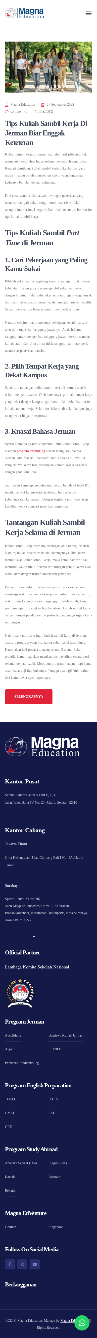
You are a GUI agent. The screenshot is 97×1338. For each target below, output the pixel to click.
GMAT (10, 1113)
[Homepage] (24, 13)
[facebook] (10, 1264)
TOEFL (10, 1099)
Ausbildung (13, 1035)
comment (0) (19, 111)
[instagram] (22, 1264)
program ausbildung (31, 451)
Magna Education (22, 104)
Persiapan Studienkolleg (22, 1063)
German (10, 1227)
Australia (54, 1177)
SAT (51, 1113)
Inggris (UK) (57, 1163)
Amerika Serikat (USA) (22, 1163)
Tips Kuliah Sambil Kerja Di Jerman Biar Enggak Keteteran (46, 132)
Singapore (55, 1227)
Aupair (10, 1049)
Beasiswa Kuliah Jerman (65, 1035)
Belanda (10, 1191)
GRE (8, 1127)
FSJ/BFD (46, 111)
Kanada (10, 1177)
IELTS (53, 1099)
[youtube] (35, 1264)
